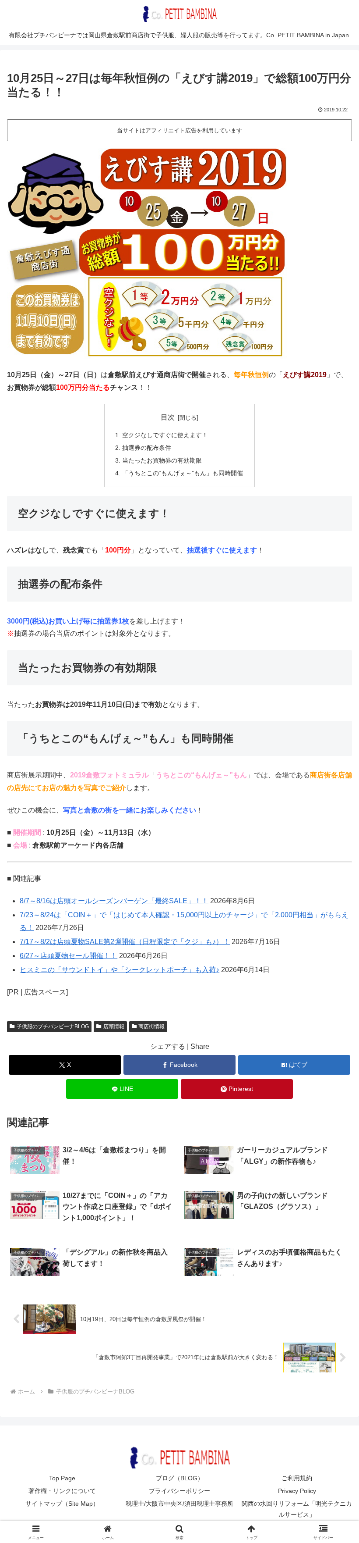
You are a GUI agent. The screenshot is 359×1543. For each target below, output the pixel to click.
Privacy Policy (297, 1490)
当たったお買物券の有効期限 (162, 460)
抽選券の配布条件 (146, 447)
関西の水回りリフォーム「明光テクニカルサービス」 (297, 1509)
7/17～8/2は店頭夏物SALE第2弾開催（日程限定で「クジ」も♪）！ (125, 941)
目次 (168, 417)
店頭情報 (113, 1026)
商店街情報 (151, 1026)
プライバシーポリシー (179, 1490)
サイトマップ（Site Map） (62, 1503)
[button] (332, 1225)
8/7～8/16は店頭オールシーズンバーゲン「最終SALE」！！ (114, 901)
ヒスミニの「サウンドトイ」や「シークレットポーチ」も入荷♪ (119, 969)
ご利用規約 (297, 1478)
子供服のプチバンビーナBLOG (53, 1026)
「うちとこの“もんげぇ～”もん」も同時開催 (182, 473)
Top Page (62, 1478)
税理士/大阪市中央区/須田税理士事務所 (179, 1503)
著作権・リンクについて (62, 1490)
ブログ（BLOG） (180, 1478)
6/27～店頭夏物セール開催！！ (68, 955)
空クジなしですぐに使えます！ (165, 434)
